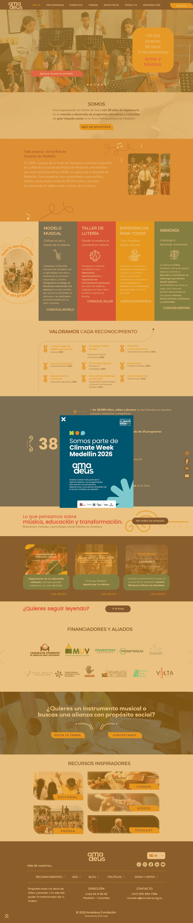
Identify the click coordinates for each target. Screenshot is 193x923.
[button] (63, 419)
